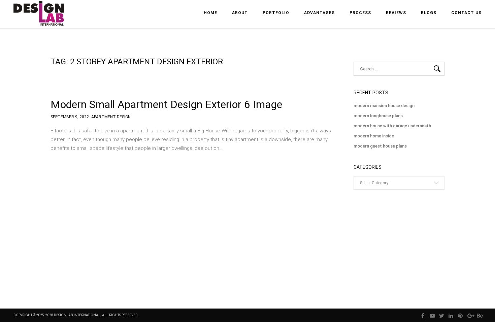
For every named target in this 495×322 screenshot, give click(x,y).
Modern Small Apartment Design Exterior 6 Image (166, 104)
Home (210, 12)
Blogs (428, 12)
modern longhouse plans (378, 115)
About (240, 12)
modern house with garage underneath (392, 125)
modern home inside (374, 135)
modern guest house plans (380, 146)
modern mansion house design (384, 105)
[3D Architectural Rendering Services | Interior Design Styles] (39, 19)
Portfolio (276, 12)
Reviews (396, 12)
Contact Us (466, 12)
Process (360, 12)
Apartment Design (111, 117)
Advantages (319, 12)
